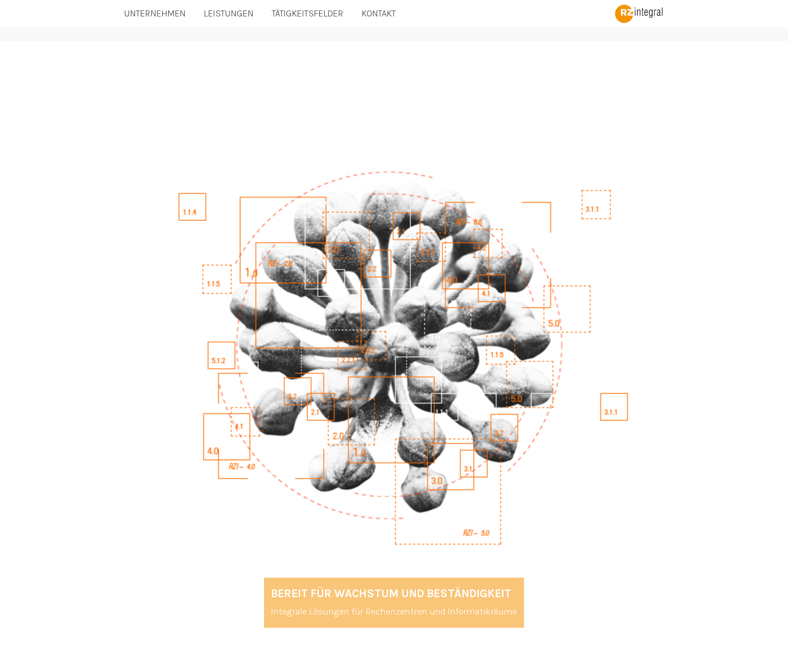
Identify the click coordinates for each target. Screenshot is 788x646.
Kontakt (379, 13)
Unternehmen (155, 13)
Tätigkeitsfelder (307, 13)
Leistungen (229, 13)
